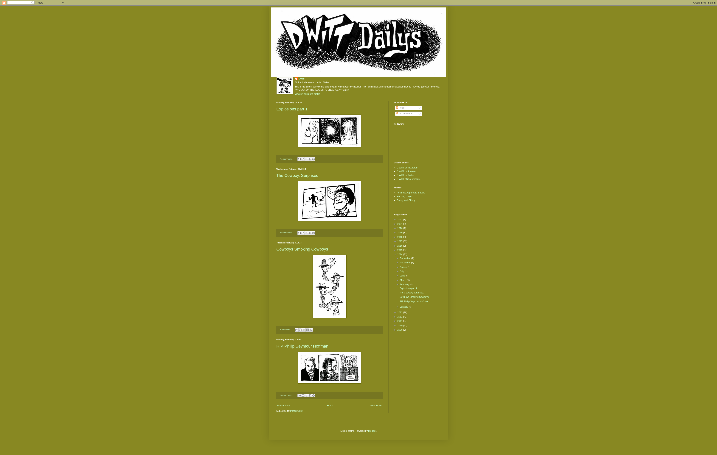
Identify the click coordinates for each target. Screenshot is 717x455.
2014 (400, 254)
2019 (400, 232)
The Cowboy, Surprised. (297, 175)
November (405, 262)
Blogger (372, 431)
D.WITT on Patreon (406, 171)
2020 (400, 228)
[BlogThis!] (303, 159)
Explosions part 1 (292, 109)
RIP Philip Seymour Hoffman (302, 346)
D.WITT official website (408, 179)
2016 (400, 246)
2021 (400, 224)
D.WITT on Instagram (407, 167)
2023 (400, 219)
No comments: (287, 159)
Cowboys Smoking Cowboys (302, 249)
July (402, 271)
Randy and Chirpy (406, 200)
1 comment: (285, 330)
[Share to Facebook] (310, 159)
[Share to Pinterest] (313, 159)
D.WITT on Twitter (406, 175)
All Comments (405, 113)
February (405, 284)
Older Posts (376, 405)
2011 (400, 321)
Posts (401, 108)
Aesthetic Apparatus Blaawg (411, 192)
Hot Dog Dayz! (404, 196)
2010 (400, 325)
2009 (400, 330)
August (404, 267)
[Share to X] (306, 159)
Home (330, 405)
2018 (400, 237)
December (405, 258)
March (403, 280)
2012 (400, 316)
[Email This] (299, 159)
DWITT (302, 78)
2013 (400, 312)
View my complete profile (307, 94)
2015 (400, 250)
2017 (400, 241)
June (403, 275)
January (404, 307)
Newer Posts (283, 405)
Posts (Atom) (296, 411)
